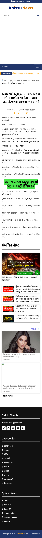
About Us (7, 504)
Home (6, 500)
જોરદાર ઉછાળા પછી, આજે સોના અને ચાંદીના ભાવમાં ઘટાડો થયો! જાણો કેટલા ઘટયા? (27, 309)
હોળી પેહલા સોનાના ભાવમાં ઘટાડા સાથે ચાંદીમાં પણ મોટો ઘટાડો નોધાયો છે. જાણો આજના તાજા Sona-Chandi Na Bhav (27, 300)
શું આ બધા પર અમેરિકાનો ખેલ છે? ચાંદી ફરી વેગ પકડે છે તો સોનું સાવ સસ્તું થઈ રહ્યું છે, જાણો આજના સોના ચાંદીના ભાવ (27, 290)
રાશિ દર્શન (7, 471)
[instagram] (13, 428)
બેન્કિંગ (6, 454)
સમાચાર (6, 450)
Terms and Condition (12, 517)
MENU (5, 66)
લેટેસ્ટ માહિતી (8, 446)
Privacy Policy (9, 513)
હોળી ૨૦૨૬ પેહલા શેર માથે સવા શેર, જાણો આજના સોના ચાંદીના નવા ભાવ (27, 317)
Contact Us (8, 509)
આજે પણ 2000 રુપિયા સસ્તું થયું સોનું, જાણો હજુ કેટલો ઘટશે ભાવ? (19, 279)
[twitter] (18, 113)
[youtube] (18, 428)
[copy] (27, 113)
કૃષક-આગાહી (8, 479)
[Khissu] (23, 428)
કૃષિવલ (6, 475)
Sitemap (7, 521)
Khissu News (20, 533)
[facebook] (14, 113)
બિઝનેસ (6, 466)
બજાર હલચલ (8, 462)
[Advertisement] (21, 41)
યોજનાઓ (7, 458)
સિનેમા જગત (8, 483)
